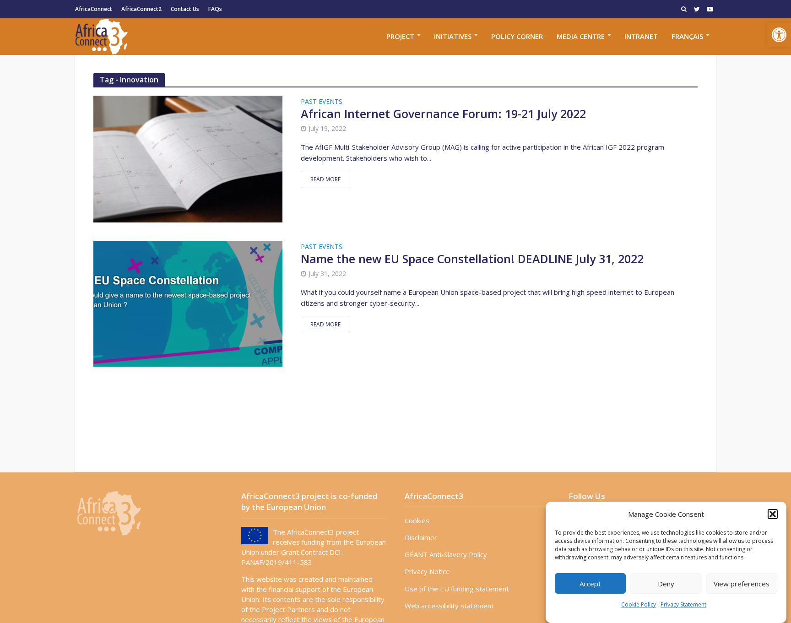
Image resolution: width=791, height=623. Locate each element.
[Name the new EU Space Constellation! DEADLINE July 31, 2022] (187, 302)
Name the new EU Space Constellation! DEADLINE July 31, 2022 (472, 259)
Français (687, 36)
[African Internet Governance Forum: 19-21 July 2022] (187, 158)
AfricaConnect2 (141, 9)
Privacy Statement (683, 604)
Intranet (641, 36)
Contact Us (185, 9)
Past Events (321, 102)
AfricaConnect (93, 9)
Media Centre (581, 36)
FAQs (215, 9)
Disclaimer (421, 537)
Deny (666, 583)
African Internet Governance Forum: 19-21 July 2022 (443, 114)
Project (400, 36)
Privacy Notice (427, 571)
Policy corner (517, 36)
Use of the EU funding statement (457, 588)
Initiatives (452, 36)
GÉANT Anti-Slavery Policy (446, 554)
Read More (325, 179)
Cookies (417, 520)
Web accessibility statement (449, 605)
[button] (779, 35)
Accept (590, 583)
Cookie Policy (638, 604)
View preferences (741, 583)
